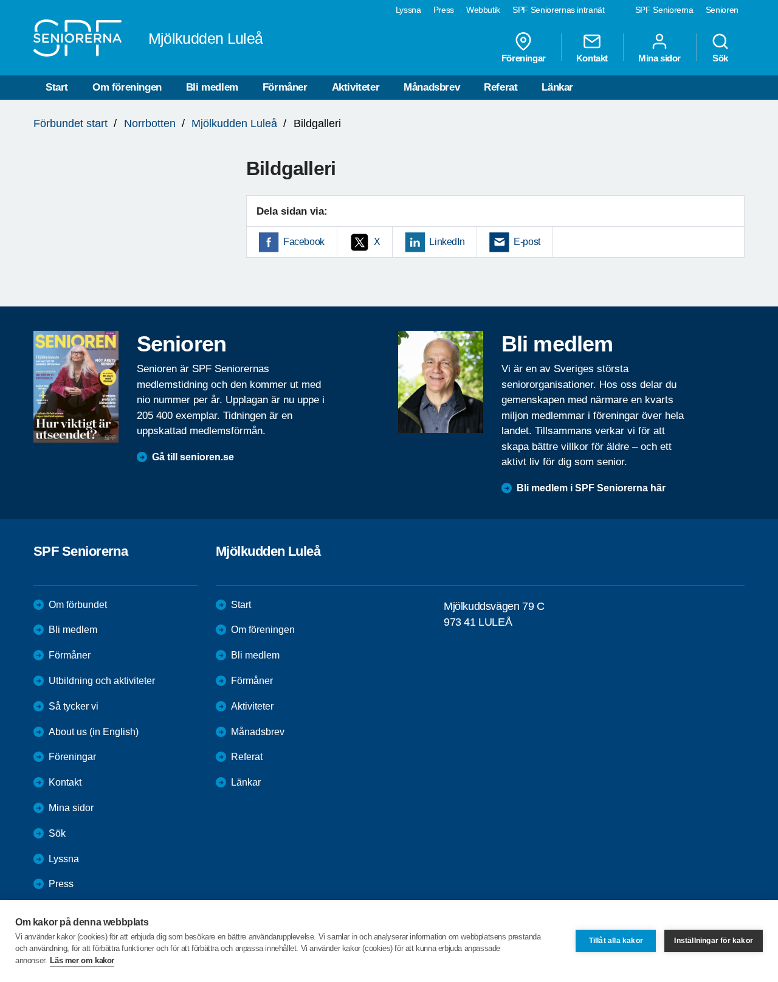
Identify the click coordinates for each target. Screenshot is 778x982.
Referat (500, 87)
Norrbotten (150, 123)
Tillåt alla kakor (616, 940)
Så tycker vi (73, 706)
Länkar (557, 87)
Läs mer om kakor (82, 960)
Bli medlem (212, 87)
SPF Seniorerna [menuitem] (664, 10)
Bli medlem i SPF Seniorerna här (591, 488)
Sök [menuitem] (720, 58)
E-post (527, 242)
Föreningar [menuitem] (523, 58)
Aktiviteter (356, 87)
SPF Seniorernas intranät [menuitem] (558, 10)
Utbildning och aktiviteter (102, 681)
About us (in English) (94, 732)
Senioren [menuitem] (722, 10)
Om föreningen (127, 87)
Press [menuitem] (443, 10)
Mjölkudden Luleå (234, 123)
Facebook (304, 242)
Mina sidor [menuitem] (659, 58)
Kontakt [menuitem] (592, 58)
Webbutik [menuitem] (483, 10)
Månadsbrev (432, 87)
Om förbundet (78, 605)
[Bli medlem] (440, 382)
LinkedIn (446, 242)
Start (57, 87)
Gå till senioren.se (193, 457)
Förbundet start (70, 123)
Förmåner (285, 87)
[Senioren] (76, 387)
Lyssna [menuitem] (408, 10)
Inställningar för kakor (713, 940)
